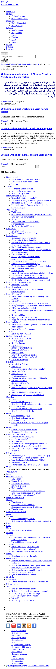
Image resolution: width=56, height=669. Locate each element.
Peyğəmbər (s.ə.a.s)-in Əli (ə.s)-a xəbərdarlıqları (31, 266)
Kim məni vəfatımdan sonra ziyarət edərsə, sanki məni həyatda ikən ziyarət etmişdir (31, 566)
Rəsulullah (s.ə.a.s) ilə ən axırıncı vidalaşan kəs (30, 242)
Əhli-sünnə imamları (14, 476)
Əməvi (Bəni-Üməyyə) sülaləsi (24, 355)
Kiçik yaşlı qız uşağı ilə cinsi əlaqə (25, 593)
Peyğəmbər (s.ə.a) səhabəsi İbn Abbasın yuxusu (31, 306)
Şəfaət (8, 474)
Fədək (14, 399)
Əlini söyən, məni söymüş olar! (24, 238)
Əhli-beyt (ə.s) (12, 210)
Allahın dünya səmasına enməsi (24, 191)
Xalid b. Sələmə (18, 343)
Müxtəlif (14, 598)
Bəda (8, 525)
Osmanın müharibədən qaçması (24, 432)
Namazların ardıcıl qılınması (23, 504)
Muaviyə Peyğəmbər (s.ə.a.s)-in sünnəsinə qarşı (31, 455)
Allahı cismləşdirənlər (20, 193)
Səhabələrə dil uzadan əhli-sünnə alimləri (28, 490)
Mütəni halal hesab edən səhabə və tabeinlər (29, 582)
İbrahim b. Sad (17, 481)
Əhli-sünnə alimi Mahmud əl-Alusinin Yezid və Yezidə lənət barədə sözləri (26, 75)
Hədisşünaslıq (17, 25)
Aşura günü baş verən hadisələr (24, 317)
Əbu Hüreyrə (11, 472)
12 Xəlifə (10, 331)
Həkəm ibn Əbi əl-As (20, 383)
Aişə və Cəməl (17, 441)
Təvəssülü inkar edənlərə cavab (24, 542)
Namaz (9, 500)
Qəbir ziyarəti (11, 558)
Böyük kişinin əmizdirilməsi (23, 600)
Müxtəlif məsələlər (19, 380)
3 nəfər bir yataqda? (19, 439)
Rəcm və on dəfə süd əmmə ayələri (25, 179)
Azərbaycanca (17, 30)
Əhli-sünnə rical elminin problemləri (26, 493)
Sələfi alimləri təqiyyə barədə (23, 518)
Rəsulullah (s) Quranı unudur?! (24, 198)
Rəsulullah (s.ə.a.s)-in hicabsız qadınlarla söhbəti (31, 200)
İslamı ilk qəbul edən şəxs (22, 259)
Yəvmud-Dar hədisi (19, 254)
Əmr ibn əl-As (17, 385)
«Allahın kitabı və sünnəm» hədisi (25, 221)
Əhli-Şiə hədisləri (18, 630)
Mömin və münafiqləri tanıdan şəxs (25, 264)
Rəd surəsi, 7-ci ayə (19, 285)
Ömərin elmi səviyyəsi (20, 416)
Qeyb (8, 528)
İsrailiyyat (15, 184)
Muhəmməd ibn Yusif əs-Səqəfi (24, 357)
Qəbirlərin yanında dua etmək (23, 575)
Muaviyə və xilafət (19, 462)
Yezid (8, 467)
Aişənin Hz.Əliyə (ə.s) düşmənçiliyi (26, 446)
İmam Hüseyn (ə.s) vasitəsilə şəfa (25, 547)
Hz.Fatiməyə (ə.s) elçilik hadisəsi (25, 233)
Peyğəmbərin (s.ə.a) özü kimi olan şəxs (27, 275)
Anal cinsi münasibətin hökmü (23, 589)
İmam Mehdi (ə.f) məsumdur (23, 329)
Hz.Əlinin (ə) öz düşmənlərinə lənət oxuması (29, 278)
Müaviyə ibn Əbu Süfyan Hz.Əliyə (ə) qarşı (29, 465)
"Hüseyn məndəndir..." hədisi (23, 308)
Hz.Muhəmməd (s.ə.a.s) (16, 196)
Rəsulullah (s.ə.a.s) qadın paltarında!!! (27, 203)
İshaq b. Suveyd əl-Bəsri (21, 348)
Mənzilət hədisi (17, 271)
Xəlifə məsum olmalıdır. (21, 334)
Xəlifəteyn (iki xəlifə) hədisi (22, 226)
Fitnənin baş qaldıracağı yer (22, 437)
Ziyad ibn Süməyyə (19, 359)
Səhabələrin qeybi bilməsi (22, 530)
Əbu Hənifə (16, 479)
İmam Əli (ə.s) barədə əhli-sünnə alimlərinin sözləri (32, 273)
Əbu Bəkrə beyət (18, 406)
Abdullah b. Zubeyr (19, 364)
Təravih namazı (17, 502)
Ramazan (10, 49)
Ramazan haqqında (19, 654)
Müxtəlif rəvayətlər (19, 301)
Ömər (8, 413)
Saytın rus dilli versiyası (21, 645)
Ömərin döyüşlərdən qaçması (23, 418)
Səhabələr (10, 362)
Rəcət (8, 523)
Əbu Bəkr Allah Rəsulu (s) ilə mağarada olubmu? (31, 404)
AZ (6, 2)
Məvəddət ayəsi (17, 224)
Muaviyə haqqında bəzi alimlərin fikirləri (28, 460)
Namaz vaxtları (17, 659)
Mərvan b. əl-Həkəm (20, 350)
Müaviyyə (10, 453)
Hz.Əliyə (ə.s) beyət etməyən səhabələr (27, 394)
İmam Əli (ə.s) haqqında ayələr (19, 282)
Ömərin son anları (18, 420)
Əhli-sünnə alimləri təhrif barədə (24, 182)
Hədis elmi (10, 11)
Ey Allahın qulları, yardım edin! (24, 556)
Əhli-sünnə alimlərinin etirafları (24, 495)
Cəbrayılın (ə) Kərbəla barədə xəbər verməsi (29, 303)
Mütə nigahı (11, 579)
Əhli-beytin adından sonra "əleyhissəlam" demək (31, 214)
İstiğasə (9, 554)
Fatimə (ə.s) (11, 228)
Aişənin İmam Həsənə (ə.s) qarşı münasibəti (29, 444)
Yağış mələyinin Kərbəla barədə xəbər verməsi (30, 320)
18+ (8, 586)
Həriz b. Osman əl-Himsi (21, 338)
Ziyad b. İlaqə (17, 345)
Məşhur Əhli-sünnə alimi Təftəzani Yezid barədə (26, 154)
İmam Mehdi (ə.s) (13, 322)
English (14, 37)
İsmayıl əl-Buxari (18, 486)
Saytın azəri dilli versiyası (21, 647)
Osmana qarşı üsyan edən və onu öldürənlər (29, 378)
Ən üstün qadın (17, 231)
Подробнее (6, 101)
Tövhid (9, 186)
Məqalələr (10, 21)
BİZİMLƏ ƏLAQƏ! (9, 4)
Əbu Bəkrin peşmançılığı (21, 402)
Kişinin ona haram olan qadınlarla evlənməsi (29, 591)
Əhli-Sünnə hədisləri (19, 633)
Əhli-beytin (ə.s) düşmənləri (17, 336)
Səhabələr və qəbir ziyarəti (22, 572)
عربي (13, 40)
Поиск (4, 54)
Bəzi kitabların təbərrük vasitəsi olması (27, 551)
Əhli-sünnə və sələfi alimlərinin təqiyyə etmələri (31, 521)
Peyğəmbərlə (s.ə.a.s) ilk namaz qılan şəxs (28, 261)
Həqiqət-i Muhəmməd (15, 497)
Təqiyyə (9, 516)
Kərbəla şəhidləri (18, 315)
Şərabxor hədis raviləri (20, 483)
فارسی (14, 42)
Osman (9, 427)
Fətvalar (9, 47)
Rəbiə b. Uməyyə (18, 373)
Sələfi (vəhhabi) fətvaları (16, 511)
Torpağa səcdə (17, 509)
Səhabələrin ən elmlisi (20, 245)
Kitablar (9, 28)
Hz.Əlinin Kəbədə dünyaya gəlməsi (26, 247)
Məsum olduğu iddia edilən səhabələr (26, 392)
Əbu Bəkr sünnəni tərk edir (22, 411)
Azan (8, 514)
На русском (16, 32)
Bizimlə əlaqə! (17, 663)
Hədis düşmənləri (18, 23)
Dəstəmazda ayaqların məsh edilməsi (26, 507)
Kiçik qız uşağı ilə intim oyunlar (24, 596)
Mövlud (9, 533)
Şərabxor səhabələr (19, 376)
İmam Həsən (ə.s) (13, 287)
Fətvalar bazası (17, 649)
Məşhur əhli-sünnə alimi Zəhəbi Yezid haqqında (26, 128)
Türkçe (14, 35)
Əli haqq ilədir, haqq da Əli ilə (23, 240)
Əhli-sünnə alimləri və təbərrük (24, 549)
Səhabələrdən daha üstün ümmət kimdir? (28, 369)
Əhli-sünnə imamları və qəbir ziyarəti (26, 570)
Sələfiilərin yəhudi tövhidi (22, 189)
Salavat (14, 219)
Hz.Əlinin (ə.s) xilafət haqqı (22, 268)
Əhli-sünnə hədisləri (19, 18)
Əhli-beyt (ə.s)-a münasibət (22, 217)
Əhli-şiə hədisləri (18, 16)
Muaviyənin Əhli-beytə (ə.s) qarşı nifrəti (27, 458)
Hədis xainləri (17, 488)
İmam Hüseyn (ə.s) (14, 294)
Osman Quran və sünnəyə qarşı (24, 430)
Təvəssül (10, 535)
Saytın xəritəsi (17, 661)
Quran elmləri (12, 177)
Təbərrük (10, 544)
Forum (9, 44)
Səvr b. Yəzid (17, 341)
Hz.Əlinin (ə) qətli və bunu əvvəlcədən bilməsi (30, 280)
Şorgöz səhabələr (18, 371)
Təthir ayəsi (16, 212)
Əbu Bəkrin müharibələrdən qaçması (26, 409)
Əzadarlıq (10, 577)
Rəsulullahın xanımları (15, 434)
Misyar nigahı (12, 584)
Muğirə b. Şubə (17, 352)
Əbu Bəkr (10, 397)
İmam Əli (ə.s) (12, 235)
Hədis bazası (16, 652)
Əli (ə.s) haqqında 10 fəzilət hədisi (25, 256)
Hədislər (9, 14)
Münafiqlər (16, 366)
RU (2, 2)
